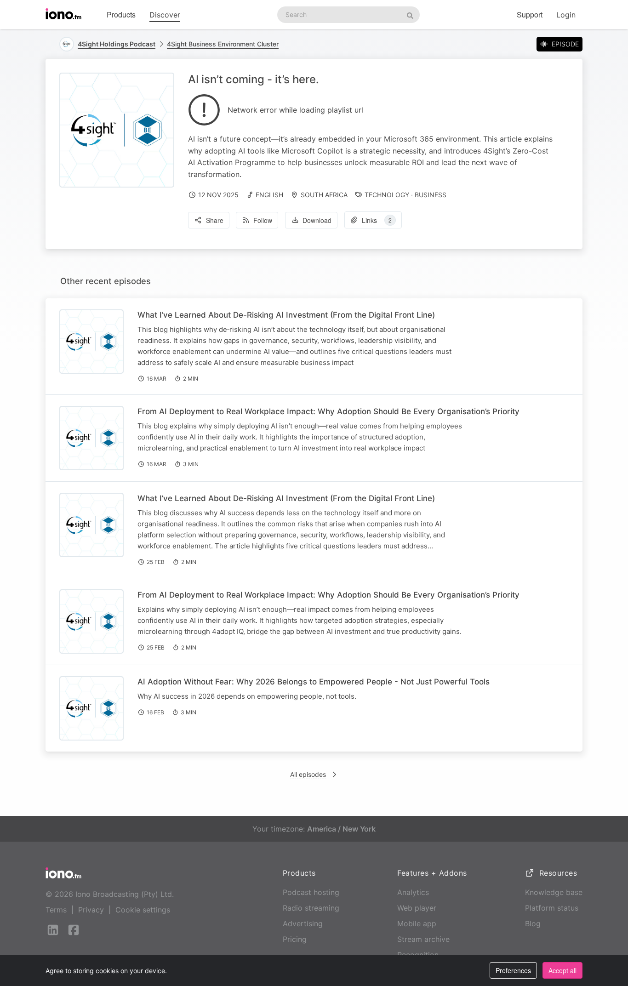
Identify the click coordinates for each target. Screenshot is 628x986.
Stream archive (423, 939)
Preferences (513, 970)
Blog (533, 923)
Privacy (91, 909)
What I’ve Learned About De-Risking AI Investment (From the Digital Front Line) (286, 314)
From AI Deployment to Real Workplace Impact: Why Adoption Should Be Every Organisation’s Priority (328, 411)
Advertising (303, 923)
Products (121, 14)
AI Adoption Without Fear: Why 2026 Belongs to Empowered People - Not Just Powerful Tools (313, 681)
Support (529, 14)
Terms (56, 909)
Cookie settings (142, 909)
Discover (164, 14)
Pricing (295, 939)
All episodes (308, 774)
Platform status (551, 907)
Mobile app (416, 923)
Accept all (562, 970)
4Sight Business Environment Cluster (223, 44)
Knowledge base (553, 892)
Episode (565, 44)
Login (566, 14)
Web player (416, 907)
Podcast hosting (311, 892)
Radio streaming (311, 907)
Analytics (413, 892)
